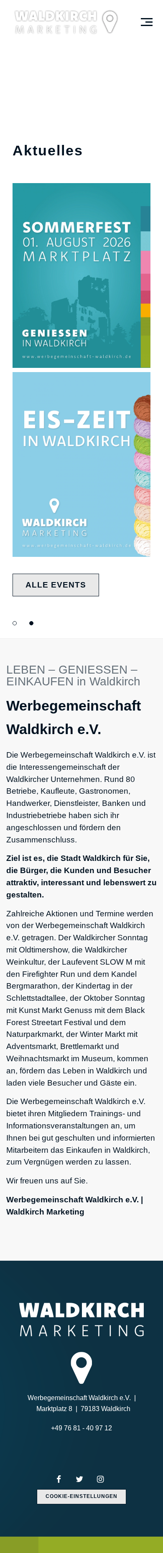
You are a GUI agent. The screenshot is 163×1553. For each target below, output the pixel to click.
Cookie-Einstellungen (81, 1496)
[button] (15, 623)
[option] (81, 319)
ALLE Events (55, 584)
